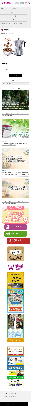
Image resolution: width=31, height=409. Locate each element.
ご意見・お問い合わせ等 (11, 396)
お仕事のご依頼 (4, 23)
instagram (26, 3)
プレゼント (11, 23)
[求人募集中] (15, 326)
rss (16, 3)
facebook (21, 3)
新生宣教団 (13, 404)
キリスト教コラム (18, 23)
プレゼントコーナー (15, 340)
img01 (7, 69)
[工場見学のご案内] (15, 280)
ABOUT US (13, 19)
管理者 (11, 33)
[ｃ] (15, 253)
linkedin (23, 3)
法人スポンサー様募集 (16, 388)
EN (29, 2)
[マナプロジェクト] (15, 301)
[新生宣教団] (8, 3)
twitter (18, 3)
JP (29, 3)
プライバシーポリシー (10, 393)
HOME (1, 8)
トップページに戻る (15, 75)
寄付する (13, 12)
